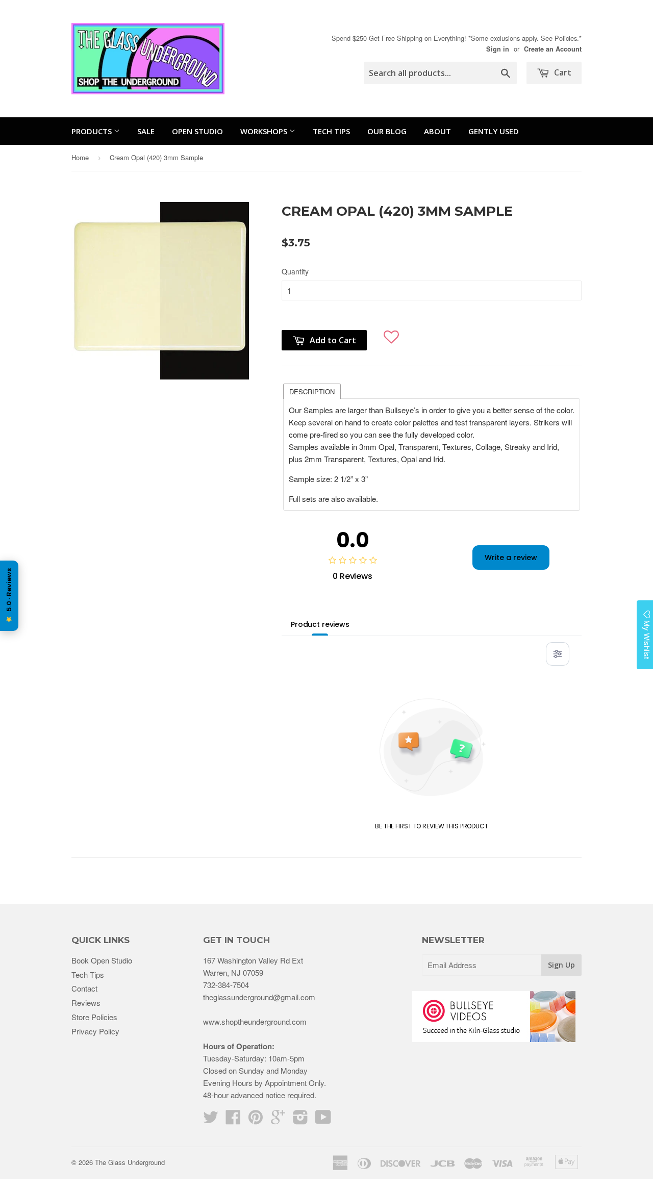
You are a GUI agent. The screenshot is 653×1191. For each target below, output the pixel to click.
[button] (391, 333)
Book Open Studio (101, 960)
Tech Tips (331, 131)
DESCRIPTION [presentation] (312, 391)
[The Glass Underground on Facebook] (233, 1119)
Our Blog (387, 131)
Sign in (497, 49)
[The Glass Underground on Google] (278, 1119)
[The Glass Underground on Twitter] (210, 1119)
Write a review (511, 557)
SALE (146, 131)
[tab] (312, 390)
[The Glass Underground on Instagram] (300, 1119)
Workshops (264, 131)
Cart (561, 72)
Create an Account (553, 49)
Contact (84, 988)
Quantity (295, 271)
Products (92, 131)
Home (80, 157)
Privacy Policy (95, 1031)
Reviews (86, 1002)
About (437, 131)
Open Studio (197, 131)
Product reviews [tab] (320, 624)
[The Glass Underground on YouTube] (323, 1119)
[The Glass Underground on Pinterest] (255, 1119)
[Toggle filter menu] (557, 654)
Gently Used (493, 131)
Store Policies (94, 1016)
